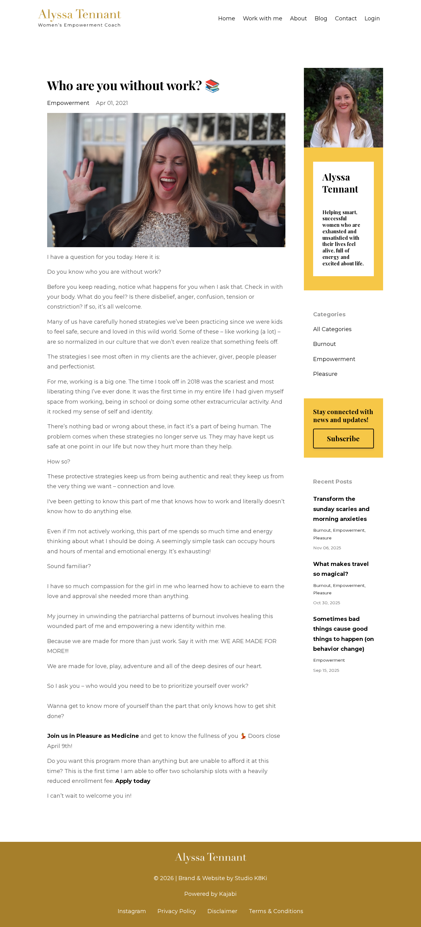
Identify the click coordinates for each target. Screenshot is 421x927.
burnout (324, 344)
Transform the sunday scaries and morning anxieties (341, 509)
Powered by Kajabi (210, 894)
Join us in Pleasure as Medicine (93, 736)
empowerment (68, 103)
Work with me (262, 18)
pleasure (325, 374)
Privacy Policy (176, 911)
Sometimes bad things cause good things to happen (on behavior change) (343, 634)
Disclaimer (222, 911)
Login (372, 18)
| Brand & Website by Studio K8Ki (221, 878)
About (298, 18)
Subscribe (343, 438)
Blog (321, 18)
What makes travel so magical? (341, 569)
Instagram (132, 911)
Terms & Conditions (276, 911)
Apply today (132, 781)
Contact (346, 18)
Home (226, 18)
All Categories (332, 329)
